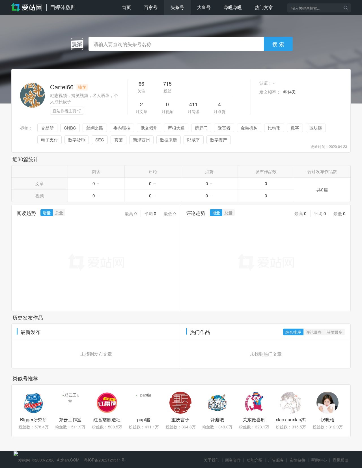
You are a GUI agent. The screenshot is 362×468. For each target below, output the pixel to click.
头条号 (177, 7)
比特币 (274, 128)
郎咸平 (193, 140)
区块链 (315, 128)
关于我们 (211, 460)
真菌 (118, 140)
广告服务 (276, 460)
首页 (126, 7)
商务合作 (233, 460)
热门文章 (264, 7)
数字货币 (76, 140)
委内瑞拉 (121, 128)
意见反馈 (340, 460)
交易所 (47, 128)
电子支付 (49, 140)
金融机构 (249, 128)
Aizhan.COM (68, 460)
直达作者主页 (64, 110)
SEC (99, 140)
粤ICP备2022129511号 (104, 460)
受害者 (224, 128)
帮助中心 (319, 460)
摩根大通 (176, 128)
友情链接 (297, 460)
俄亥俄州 (149, 128)
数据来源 (168, 140)
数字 (295, 128)
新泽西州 (141, 140)
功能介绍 (254, 460)
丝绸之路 (94, 128)
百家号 (151, 7)
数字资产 (218, 140)
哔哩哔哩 (233, 7)
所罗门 (201, 128)
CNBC (70, 128)
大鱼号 (204, 7)
